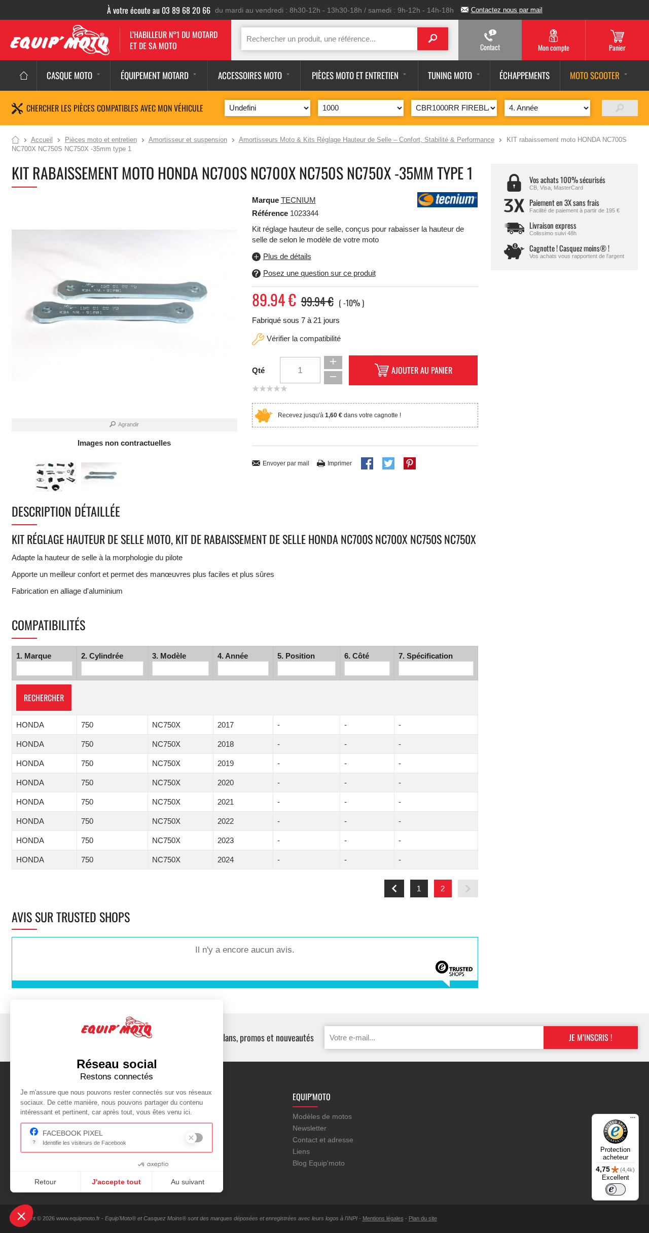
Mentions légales (383, 1218)
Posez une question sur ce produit (319, 273)
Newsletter (310, 1128)
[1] (620, 108)
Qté (258, 370)
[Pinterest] (410, 463)
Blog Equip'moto (319, 1163)
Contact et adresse (323, 1140)
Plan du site (423, 1218)
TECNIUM (298, 200)
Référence (271, 213)
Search (432, 38)
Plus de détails (287, 256)
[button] (21, 1216)
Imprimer (340, 463)
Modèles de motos (322, 1116)
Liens (301, 1151)
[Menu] (633, 1120)
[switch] (615, 1189)
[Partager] (367, 463)
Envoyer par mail (286, 463)
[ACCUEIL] (24, 75)
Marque (265, 200)
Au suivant (187, 1182)
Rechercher (44, 698)
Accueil (15, 140)
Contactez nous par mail (507, 10)
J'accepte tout (116, 1182)
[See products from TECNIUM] (447, 199)
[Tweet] (388, 463)
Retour (45, 1182)
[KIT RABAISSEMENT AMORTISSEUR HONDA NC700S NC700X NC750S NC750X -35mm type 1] (55, 476)
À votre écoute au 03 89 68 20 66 (158, 10)
